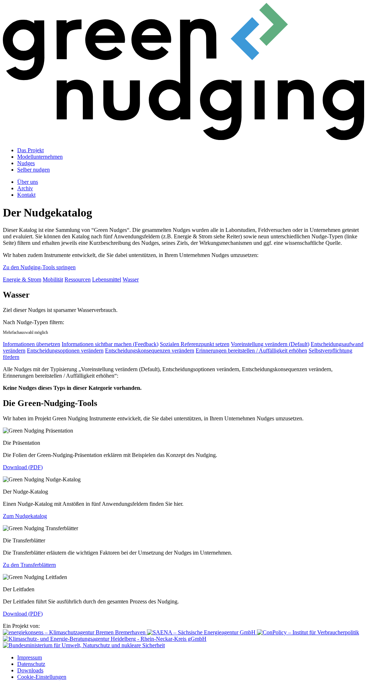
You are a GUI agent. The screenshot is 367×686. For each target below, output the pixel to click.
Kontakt (26, 195)
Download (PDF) (23, 467)
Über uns (27, 182)
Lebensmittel (106, 279)
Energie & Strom (22, 279)
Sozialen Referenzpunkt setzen (194, 344)
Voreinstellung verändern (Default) (270, 344)
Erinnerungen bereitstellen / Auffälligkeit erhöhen (251, 350)
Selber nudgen (33, 170)
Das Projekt (30, 150)
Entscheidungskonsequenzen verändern (149, 350)
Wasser (131, 279)
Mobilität (53, 279)
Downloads (30, 670)
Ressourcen (78, 279)
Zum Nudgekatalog (25, 516)
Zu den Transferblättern (29, 565)
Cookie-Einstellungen (41, 677)
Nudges (26, 163)
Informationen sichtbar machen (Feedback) (110, 344)
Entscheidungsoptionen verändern (65, 350)
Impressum (29, 657)
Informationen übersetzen (31, 344)
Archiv (25, 188)
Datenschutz (31, 664)
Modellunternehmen (40, 157)
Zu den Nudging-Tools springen (39, 267)
